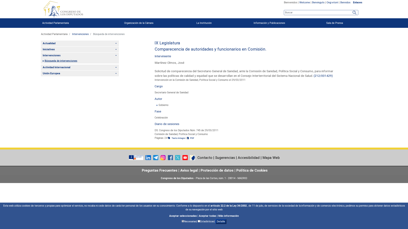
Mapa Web (271, 158)
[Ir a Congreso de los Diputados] (63, 9)
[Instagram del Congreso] (163, 157)
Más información (228, 215)
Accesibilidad (249, 158)
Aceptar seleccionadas (183, 215)
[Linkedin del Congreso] (148, 157)
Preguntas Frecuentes (159, 170)
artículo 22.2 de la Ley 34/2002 (229, 205)
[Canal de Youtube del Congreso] (185, 157)
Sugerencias (225, 158)
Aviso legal (189, 170)
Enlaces (357, 2)
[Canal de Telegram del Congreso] (156, 157)
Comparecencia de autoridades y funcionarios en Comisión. (210, 49)
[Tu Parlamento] (136, 157)
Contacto (204, 158)
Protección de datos (217, 170)
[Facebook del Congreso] (170, 157)
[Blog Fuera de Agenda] (192, 157)
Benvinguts (318, 2)
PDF (192, 138)
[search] (321, 12)
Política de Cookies (252, 170)
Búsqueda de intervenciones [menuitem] (61, 60)
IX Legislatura (167, 43)
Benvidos (345, 2)
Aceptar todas (208, 215)
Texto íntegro (178, 138)
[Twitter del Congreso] (178, 157)
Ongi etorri (332, 2)
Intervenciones (80, 34)
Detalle (221, 221)
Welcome (304, 2)
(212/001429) (323, 76)
